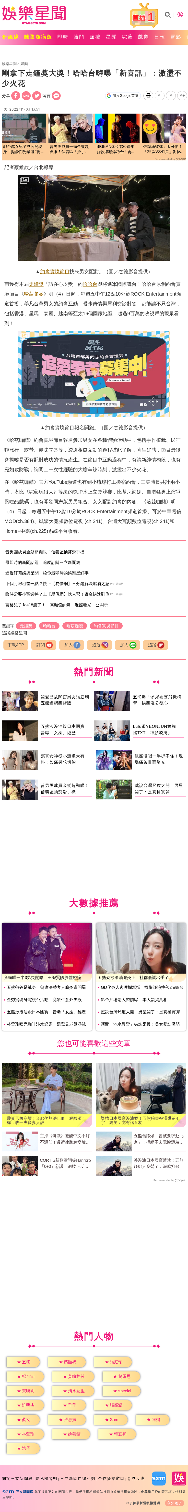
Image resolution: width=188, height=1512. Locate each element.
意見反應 (136, 1478)
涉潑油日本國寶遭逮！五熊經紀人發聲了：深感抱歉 (159, 1163)
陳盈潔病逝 (38, 36)
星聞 (111, 36)
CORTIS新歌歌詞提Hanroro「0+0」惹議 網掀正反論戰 (65, 1164)
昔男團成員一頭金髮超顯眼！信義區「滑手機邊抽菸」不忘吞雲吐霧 (69, 149)
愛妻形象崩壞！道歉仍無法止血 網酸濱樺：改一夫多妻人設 (44, 1120)
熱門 (79, 36)
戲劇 (143, 36)
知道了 (176, 1503)
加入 (68, 645)
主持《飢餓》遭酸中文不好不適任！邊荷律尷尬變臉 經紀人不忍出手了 (65, 1139)
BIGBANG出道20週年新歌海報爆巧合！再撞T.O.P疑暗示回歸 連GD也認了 (116, 149)
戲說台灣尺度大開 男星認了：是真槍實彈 (140, 1012)
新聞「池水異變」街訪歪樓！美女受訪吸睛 (140, 1024)
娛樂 (24, 63)
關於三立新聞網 (17, 1478)
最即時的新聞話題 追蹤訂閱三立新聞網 (42, 562)
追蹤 (96, 645)
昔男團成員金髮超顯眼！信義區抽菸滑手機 (44, 552)
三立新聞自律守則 (77, 1478)
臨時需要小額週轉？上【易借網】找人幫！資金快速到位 (57, 594)
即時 (63, 36)
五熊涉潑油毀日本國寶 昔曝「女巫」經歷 (46, 1012)
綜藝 (127, 36)
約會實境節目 (55, 271)
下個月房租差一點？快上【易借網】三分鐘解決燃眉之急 (57, 583)
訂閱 (40, 645)
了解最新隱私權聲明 (144, 1503)
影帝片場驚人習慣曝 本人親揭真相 (134, 999)
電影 (176, 36)
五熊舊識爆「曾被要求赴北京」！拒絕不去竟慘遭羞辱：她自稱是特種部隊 (159, 1139)
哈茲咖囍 (34, 294)
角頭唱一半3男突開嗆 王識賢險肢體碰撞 (42, 977)
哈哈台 (90, 284)
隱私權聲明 (46, 1478)
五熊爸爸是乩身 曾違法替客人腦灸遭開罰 (46, 987)
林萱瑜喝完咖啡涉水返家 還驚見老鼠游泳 (46, 1024)
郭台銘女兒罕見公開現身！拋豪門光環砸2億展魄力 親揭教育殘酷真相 (24, 149)
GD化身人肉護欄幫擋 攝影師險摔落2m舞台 (142, 987)
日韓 (159, 36)
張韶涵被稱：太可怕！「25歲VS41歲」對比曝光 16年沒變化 (164, 149)
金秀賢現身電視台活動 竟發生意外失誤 (44, 999)
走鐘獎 (36, 284)
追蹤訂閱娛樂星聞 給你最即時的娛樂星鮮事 (47, 573)
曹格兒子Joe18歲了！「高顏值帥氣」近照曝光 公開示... (58, 605)
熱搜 (95, 36)
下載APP (16, 645)
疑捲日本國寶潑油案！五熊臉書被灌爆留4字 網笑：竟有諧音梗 (139, 1120)
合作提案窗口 (111, 1478)
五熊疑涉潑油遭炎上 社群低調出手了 (133, 977)
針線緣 (10, 36)
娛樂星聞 (9, 63)
